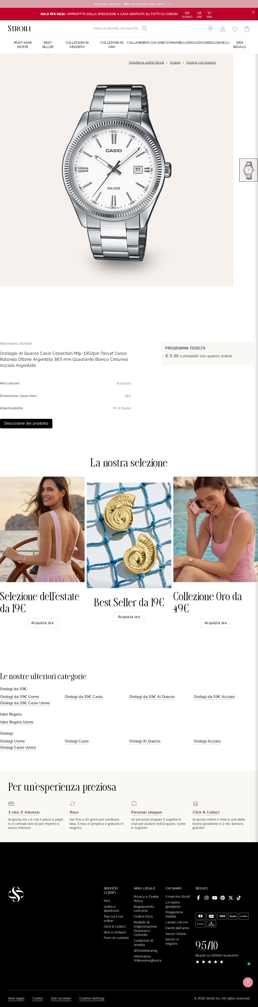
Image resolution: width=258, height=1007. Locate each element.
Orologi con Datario (201, 62)
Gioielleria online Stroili (146, 62)
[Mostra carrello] (247, 28)
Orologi (175, 62)
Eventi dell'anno (177, 928)
